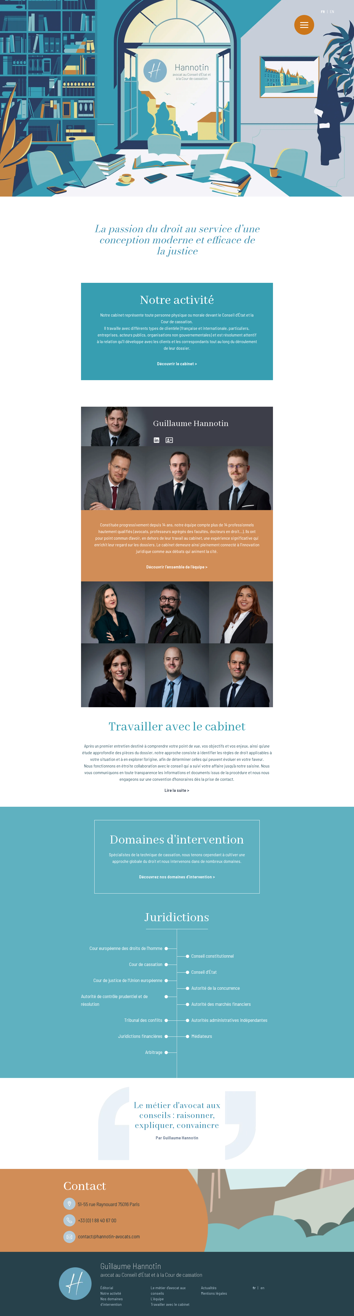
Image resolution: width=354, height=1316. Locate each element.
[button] (304, 25)
